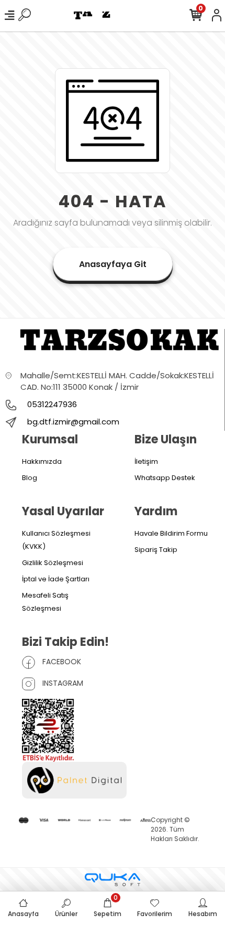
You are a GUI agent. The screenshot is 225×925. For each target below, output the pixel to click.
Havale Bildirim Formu (171, 533)
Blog (29, 478)
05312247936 (51, 404)
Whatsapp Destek (164, 478)
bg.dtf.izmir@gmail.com (73, 421)
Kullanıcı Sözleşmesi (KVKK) (56, 539)
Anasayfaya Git (113, 264)
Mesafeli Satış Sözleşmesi (45, 601)
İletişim (146, 461)
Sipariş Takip (155, 550)
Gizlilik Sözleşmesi (52, 563)
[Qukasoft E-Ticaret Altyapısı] (112, 879)
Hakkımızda (42, 461)
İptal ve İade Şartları (55, 579)
